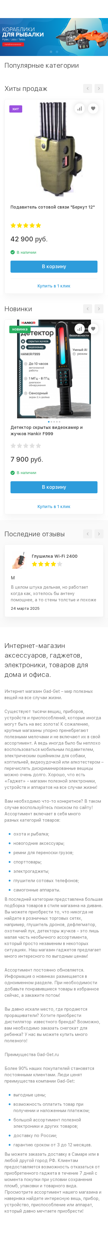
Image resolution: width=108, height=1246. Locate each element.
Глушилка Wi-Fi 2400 (54, 556)
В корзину (54, 266)
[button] (51, 52)
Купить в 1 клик (54, 286)
